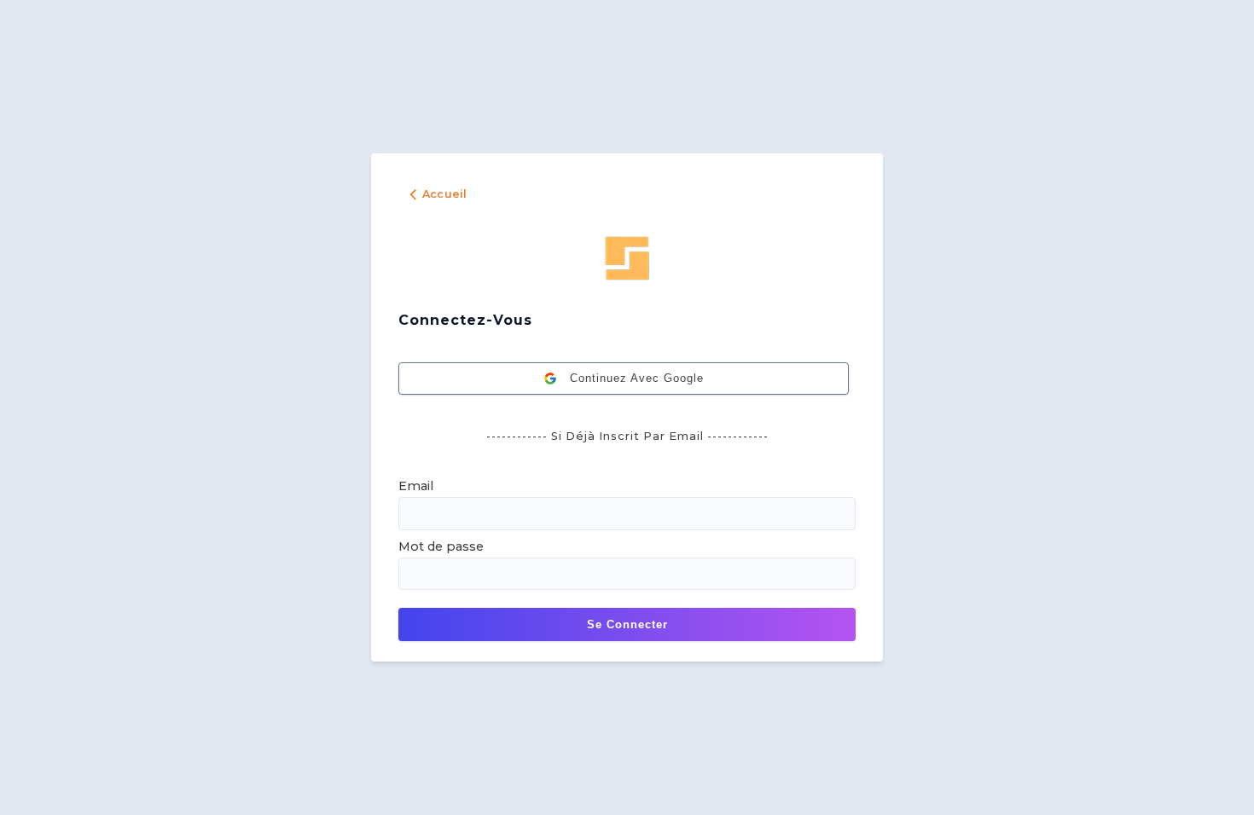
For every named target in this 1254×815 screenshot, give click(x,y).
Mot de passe (441, 546)
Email (415, 486)
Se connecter (627, 624)
